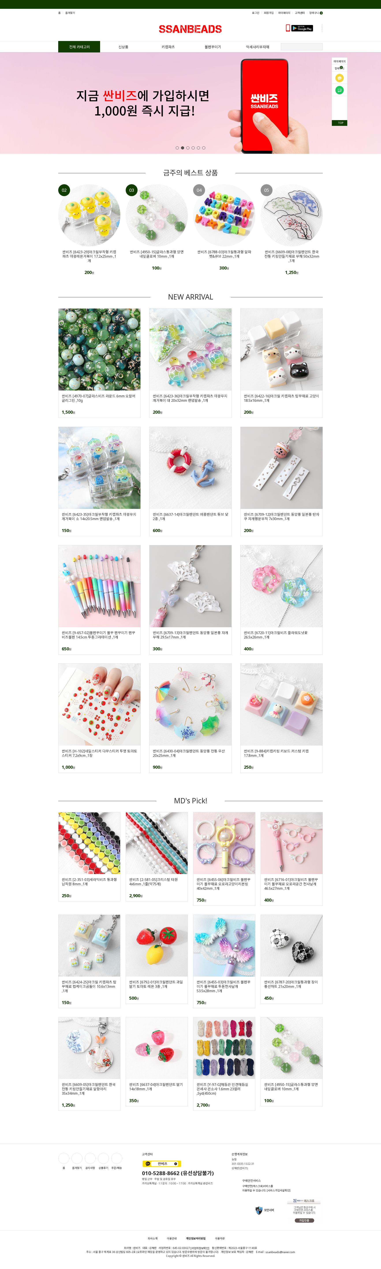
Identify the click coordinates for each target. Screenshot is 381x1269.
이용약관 (220, 1238)
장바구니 (339, 68)
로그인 (255, 13)
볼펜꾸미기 (213, 47)
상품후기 (103, 1168)
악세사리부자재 (257, 47)
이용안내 (172, 1238)
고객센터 (300, 13)
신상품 (123, 47)
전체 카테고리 (79, 47)
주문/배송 (116, 1168)
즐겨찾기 (70, 13)
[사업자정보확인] (199, 1248)
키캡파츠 (168, 47)
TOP (341, 123)
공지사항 (90, 1168)
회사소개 (152, 1238)
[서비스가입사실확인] (278, 1190)
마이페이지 (340, 61)
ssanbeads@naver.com (280, 1252)
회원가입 (269, 13)
